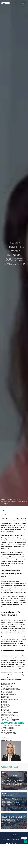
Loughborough (10, 699)
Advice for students (14, 499)
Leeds (4, 702)
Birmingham (8, 684)
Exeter (5, 697)
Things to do (8, 733)
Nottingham (8, 694)
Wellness (6, 730)
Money (5, 710)
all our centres (14, 602)
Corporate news (10, 712)
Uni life (5, 707)
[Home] (8, 3)
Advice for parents (12, 725)
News (6, 499)
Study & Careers (10, 720)
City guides (7, 728)
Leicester (6, 692)
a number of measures (10, 529)
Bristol (5, 705)
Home (3, 499)
